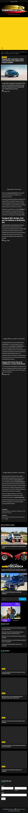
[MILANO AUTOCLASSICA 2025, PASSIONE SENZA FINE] (14, 559)
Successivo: (13, 517)
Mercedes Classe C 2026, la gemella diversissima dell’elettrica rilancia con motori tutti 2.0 (12, 632)
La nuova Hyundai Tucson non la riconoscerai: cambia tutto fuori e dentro (13, 628)
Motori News (11, 503)
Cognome (16, 790)
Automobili (4, 57)
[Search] (26, 48)
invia (3, 798)
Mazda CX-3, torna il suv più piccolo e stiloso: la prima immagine (13, 636)
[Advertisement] (14, 32)
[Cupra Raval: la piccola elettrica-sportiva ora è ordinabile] (14, 759)
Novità (3, 668)
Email (2, 792)
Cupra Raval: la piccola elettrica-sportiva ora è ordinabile (12, 645)
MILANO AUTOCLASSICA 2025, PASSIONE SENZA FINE (14, 570)
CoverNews (11, 810)
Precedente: (13, 511)
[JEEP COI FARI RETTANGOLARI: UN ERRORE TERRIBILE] (14, 581)
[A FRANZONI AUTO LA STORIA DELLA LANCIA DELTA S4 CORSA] (14, 536)
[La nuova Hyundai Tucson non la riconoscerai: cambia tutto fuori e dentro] (14, 662)
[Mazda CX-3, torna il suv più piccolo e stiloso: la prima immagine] (14, 710)
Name (3, 786)
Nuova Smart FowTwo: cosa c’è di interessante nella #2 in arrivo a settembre (14, 641)
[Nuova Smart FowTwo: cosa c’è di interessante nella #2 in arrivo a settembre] (14, 735)
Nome (2, 790)
